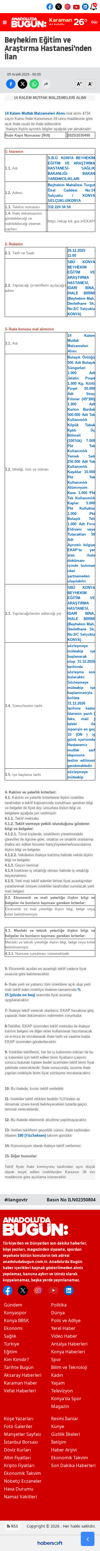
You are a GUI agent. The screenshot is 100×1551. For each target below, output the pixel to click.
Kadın (57, 1375)
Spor (56, 1359)
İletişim (58, 1442)
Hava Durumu (18, 1489)
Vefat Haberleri (20, 1391)
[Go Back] (87, 1539)
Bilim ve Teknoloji (69, 1367)
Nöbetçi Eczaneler (23, 1481)
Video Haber (64, 1336)
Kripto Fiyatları (19, 1465)
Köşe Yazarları (18, 1419)
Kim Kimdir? (16, 1359)
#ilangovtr (16, 1200)
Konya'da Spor (66, 1398)
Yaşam (58, 1383)
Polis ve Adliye (66, 1320)
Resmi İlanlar (64, 1419)
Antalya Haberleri (69, 1344)
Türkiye (11, 1344)
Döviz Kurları (17, 1450)
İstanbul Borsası (21, 1442)
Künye (57, 1426)
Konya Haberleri (68, 1352)
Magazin (60, 1406)
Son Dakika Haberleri (73, 1465)
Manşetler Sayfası (22, 1434)
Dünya (58, 1313)
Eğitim (10, 1352)
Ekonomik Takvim (22, 1473)
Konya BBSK (16, 1320)
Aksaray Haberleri (22, 1375)
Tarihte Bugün (19, 1367)
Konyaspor (15, 1313)
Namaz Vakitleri (20, 1497)
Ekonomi (13, 1328)
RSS (14, 1526)
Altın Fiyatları (17, 1458)
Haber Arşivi (64, 1450)
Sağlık (10, 1336)
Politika (59, 1305)
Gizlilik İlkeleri (65, 1434)
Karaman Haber (20, 1383)
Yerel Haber (63, 1328)
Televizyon (62, 1391)
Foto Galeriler (18, 1426)
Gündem (13, 1305)
